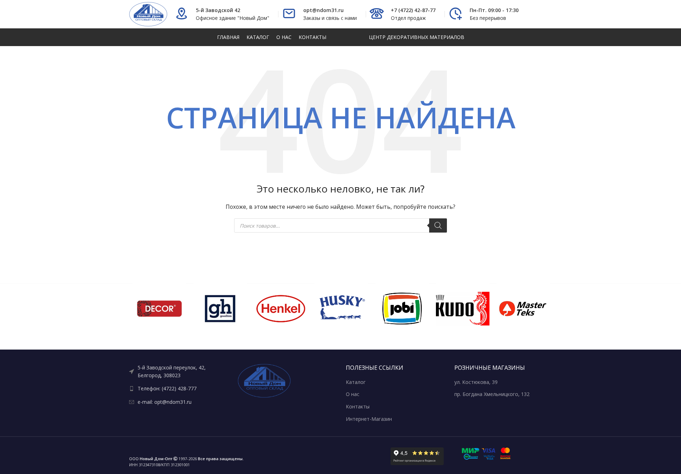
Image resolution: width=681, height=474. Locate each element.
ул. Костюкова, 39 (476, 382)
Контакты (358, 406)
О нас (352, 394)
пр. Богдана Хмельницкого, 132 (492, 394)
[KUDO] (462, 308)
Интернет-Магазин (369, 419)
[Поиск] (438, 225)
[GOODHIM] (220, 308)
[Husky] (341, 308)
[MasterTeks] (523, 308)
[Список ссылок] (178, 372)
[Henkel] (281, 308)
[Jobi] (402, 308)
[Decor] (159, 308)
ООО (150, 458)
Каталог (356, 382)
